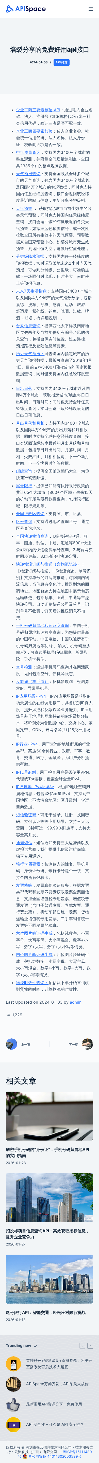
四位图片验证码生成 (34, 954)
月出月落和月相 (30, 423)
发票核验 (24, 885)
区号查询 (24, 521)
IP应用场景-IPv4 (31, 696)
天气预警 (24, 208)
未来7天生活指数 (31, 291)
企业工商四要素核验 (34, 131)
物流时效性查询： (32, 982)
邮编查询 (24, 471)
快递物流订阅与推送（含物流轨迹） (48, 564)
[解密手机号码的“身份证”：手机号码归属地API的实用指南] (49, 1116)
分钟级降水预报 (30, 256)
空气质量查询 (28, 152)
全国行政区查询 (30, 513)
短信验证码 (26, 814)
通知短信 (24, 842)
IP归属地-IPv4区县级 (35, 786)
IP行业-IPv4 (27, 744)
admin (75, 1002)
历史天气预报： (30, 353)
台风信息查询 (28, 325)
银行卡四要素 (28, 863)
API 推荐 (62, 62)
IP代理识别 (26, 772)
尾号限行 (24, 485)
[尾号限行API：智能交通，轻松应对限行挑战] (49, 1279)
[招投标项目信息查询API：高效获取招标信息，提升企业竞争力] (49, 1197)
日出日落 (24, 388)
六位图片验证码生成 (34, 933)
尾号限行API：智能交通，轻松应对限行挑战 (46, 1312)
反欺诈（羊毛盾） (32, 681)
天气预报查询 (28, 173)
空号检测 (24, 667)
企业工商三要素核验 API (38, 109)
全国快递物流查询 (32, 536)
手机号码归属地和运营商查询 (42, 625)
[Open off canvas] (91, 9)
